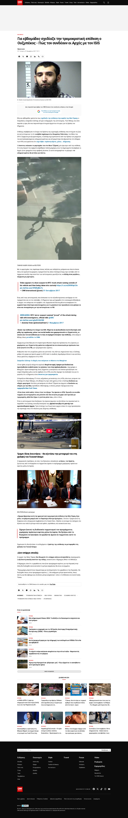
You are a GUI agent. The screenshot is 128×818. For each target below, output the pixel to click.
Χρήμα (34, 764)
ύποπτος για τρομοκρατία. (48, 374)
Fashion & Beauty (53, 764)
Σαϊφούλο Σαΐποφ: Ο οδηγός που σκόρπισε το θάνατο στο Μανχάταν (42, 361)
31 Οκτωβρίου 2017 (51, 291)
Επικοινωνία (87, 799)
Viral (18, 779)
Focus (62, 2)
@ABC (51, 318)
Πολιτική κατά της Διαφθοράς (73, 799)
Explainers (82, 767)
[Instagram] (105, 789)
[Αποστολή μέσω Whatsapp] (31, 56)
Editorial (81, 761)
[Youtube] (109, 789)
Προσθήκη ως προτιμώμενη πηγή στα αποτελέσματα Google (50, 111)
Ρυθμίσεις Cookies (42, 799)
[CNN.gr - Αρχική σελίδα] (20, 789)
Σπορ (71, 2)
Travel (66, 2)
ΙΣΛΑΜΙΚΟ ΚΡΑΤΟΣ (70, 595)
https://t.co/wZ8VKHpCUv (67, 285)
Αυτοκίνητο (81, 2)
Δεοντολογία (31, 799)
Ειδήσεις (27, 2)
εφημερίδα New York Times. (27, 388)
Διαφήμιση (97, 799)
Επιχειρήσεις (37, 767)
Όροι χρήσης (21, 799)
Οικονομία (41, 2)
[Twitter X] (98, 789)
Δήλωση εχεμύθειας (56, 799)
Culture (50, 761)
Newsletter (97, 773)
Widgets (96, 770)
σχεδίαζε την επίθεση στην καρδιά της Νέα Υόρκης (59, 118)
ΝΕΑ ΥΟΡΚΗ (48, 595)
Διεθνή (35, 773)
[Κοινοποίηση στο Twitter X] (23, 56)
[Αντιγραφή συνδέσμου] (38, 56)
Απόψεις (81, 764)
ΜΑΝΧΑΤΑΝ (58, 595)
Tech (75, 2)
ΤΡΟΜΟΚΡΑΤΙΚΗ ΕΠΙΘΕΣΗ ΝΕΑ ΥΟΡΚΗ (29, 599)
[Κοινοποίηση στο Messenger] (27, 56)
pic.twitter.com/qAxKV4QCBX (32, 320)
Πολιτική (34, 2)
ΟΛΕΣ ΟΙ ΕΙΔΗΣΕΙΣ (49, 671)
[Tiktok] (101, 789)
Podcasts (98, 762)
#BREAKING (25, 315)
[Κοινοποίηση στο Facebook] (19, 56)
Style (57, 2)
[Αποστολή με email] (42, 56)
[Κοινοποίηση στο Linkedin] (35, 56)
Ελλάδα (47, 2)
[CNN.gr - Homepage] (20, 2)
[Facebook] (94, 789)
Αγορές (35, 770)
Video (87, 2)
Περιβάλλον (21, 776)
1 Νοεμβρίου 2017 (56, 323)
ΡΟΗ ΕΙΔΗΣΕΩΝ (23, 610)
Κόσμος (52, 2)
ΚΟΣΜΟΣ (20, 34)
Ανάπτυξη (36, 761)
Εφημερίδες (93, 2)
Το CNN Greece (99, 776)
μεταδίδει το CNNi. (33, 337)
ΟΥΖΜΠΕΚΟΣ (48, 599)
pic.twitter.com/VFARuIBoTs (31, 288)
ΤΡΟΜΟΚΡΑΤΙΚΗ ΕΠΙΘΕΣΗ (34, 595)
